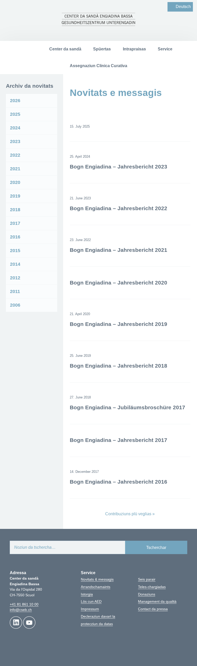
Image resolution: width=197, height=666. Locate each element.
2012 (15, 277)
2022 (15, 155)
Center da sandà (65, 49)
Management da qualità (157, 601)
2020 (15, 182)
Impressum (90, 609)
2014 (15, 264)
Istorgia (87, 594)
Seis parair (146, 579)
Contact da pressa (153, 609)
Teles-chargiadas (152, 587)
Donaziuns (146, 594)
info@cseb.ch (21, 610)
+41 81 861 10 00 (24, 604)
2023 (15, 141)
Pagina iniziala (31, 49)
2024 (15, 127)
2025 (15, 114)
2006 (15, 305)
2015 (15, 250)
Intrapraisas (134, 49)
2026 (15, 100)
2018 (15, 209)
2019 (15, 196)
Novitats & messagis (97, 579)
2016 (15, 236)
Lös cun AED (91, 601)
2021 (15, 168)
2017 (15, 223)
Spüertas (102, 49)
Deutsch (183, 6)
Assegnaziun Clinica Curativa (98, 66)
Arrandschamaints (95, 587)
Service (165, 49)
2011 (15, 291)
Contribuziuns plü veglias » (130, 514)
